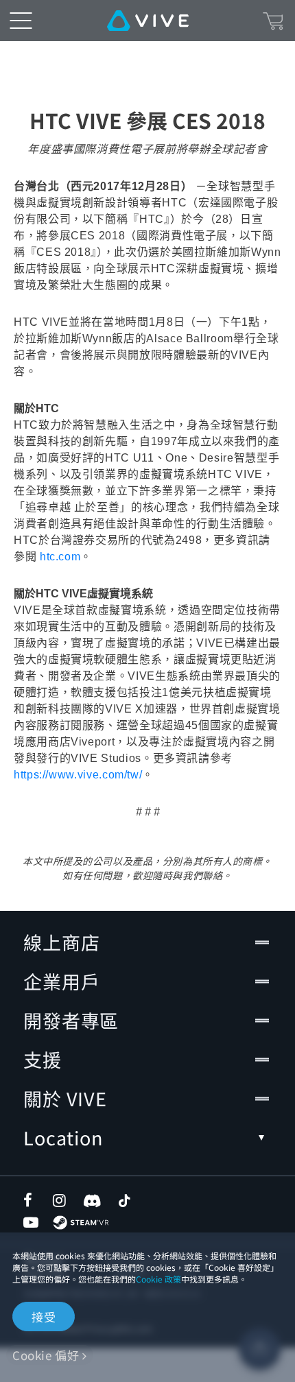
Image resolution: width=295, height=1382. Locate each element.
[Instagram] (60, 1200)
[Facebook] (30, 1200)
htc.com (60, 556)
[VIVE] (148, 20)
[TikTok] (124, 1200)
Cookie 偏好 (45, 1354)
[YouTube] (30, 1222)
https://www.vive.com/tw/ (78, 775)
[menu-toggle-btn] (20, 20)
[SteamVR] (80, 1222)
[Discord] (92, 1200)
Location (63, 1137)
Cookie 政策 (158, 1279)
